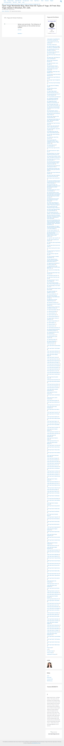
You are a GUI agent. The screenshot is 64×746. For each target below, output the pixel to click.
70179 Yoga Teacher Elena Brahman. (53, 518)
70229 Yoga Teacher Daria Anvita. (53, 631)
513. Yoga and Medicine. (51, 313)
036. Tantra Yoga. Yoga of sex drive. (53, 147)
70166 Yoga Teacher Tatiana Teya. (53, 487)
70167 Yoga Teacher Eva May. (52, 489)
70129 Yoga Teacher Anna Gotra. (53, 404)
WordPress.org (49, 680)
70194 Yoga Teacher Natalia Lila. (52, 556)
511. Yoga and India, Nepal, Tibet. (53, 309)
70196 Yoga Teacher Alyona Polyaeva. (53, 560)
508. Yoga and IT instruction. (52, 302)
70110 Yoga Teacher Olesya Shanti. (53, 364)
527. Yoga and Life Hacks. (51, 339)
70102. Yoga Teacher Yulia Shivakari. (53, 348)
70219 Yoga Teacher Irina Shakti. (53, 612)
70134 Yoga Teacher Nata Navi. (52, 416)
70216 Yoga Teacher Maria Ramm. (53, 606)
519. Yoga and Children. (51, 324)
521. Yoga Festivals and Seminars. (53, 327)
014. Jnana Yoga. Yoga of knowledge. (53, 82)
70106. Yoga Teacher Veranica (52, 357)
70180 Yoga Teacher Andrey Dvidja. (53, 521)
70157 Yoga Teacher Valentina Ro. (53, 466)
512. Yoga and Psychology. (51, 311)
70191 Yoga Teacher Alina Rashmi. (53, 550)
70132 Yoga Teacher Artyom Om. (53, 412)
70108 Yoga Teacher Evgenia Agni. (53, 360)
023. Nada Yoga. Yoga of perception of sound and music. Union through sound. (53, 108)
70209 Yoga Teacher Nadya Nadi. (53, 592)
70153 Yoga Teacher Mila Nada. (52, 459)
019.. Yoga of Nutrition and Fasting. (53, 96)
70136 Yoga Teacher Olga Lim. (52, 421)
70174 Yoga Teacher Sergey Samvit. (53, 505)
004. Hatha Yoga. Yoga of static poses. (53, 54)
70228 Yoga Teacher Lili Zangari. (53, 630)
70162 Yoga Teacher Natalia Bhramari (53, 476)
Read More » (20, 33)
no (47, 649)
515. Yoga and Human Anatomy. (52, 316)
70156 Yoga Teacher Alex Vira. (52, 464)
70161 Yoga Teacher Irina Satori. (52, 474)
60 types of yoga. (11, 0)
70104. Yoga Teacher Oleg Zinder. (53, 352)
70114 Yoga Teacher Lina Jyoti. (52, 370)
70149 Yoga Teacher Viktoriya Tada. (53, 449)
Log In (23, 2)
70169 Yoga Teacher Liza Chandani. (53, 492)
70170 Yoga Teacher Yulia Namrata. (53, 495)
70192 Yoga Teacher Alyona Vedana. (53, 551)
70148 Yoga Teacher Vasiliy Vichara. (53, 446)
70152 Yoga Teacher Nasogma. (52, 458)
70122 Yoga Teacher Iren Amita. (52, 387)
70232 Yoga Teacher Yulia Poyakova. (53, 639)
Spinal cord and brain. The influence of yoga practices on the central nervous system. (29, 25)
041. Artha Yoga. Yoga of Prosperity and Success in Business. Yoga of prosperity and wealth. (53, 162)
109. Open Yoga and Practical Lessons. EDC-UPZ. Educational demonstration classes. (52, 260)
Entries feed (49, 677)
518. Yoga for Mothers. (51, 322)
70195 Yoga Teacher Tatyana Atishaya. (53, 557)
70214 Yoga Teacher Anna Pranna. (53, 603)
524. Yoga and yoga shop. (51, 334)
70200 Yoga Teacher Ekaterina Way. (53, 570)
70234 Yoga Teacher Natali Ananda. (53, 644)
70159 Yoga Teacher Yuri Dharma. (53, 471)
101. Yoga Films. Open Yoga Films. (53, 237)
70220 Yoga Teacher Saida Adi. (52, 614)
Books (42, 0)
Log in (48, 675)
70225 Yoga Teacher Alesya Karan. (53, 625)
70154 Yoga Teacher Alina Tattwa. (53, 461)
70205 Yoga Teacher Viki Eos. (52, 583)
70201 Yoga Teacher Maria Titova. (53, 573)
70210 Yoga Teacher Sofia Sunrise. (53, 594)
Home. (5, 0)
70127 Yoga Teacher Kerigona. (52, 400)
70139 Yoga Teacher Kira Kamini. (53, 427)
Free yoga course (26, 0)
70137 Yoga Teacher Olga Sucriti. (53, 422)
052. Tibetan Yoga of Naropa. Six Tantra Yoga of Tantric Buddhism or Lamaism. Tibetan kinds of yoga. (53, 203)
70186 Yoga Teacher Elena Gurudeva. (53, 537)
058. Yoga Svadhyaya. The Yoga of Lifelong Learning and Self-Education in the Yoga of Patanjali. (53, 227)
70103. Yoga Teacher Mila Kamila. (53, 351)
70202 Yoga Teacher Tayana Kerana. (53, 575)
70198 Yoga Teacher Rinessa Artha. (53, 565)
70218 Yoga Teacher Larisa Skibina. (53, 610)
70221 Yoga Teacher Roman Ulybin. (53, 616)
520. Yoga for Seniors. (51, 325)
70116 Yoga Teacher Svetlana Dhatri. (53, 374)
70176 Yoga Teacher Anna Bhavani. (53, 511)
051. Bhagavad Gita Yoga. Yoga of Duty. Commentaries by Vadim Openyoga (53, 199)
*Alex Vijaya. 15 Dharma (51, 44)
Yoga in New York (18, 0)
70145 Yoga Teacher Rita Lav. (52, 440)
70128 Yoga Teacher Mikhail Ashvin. (53, 402)
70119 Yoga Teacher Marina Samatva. (53, 381)
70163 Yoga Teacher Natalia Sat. (52, 481)
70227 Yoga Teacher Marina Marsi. (53, 628)
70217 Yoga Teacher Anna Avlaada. (53, 608)
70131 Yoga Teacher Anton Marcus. (53, 409)
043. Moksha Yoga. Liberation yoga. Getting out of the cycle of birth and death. (53, 169)
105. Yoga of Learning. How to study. (53, 248)
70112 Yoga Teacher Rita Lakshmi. (53, 367)
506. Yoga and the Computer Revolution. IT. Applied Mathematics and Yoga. (53, 296)
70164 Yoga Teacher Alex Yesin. (52, 483)
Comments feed (50, 679)
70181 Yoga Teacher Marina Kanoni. (53, 524)
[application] (39, 0)
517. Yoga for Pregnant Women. (52, 320)
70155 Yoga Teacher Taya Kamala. (53, 463)
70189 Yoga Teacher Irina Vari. (52, 545)
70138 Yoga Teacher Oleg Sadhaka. (53, 424)
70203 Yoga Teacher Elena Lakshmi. (53, 578)
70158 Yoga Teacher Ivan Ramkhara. (53, 468)
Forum (31, 0)
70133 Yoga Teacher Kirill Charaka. (53, 413)
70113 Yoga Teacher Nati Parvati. (53, 369)
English (19, 2)
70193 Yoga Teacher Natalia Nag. (53, 554)
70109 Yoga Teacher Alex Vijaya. (52, 362)
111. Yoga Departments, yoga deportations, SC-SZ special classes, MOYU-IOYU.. (53, 267)
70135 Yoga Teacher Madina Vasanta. (53, 418)
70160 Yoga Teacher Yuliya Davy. (53, 472)
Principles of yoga (50, 650)
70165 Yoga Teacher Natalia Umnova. (53, 485)
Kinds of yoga (49, 647)
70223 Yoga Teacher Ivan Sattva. (53, 620)
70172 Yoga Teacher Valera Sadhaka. (53, 500)
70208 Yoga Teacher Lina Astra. (52, 590)
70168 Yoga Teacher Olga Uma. (52, 491)
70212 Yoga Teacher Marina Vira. (53, 598)
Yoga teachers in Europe (51, 654)
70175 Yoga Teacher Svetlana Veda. (53, 508)
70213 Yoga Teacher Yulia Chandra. (53, 600)
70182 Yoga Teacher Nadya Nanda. (53, 527)
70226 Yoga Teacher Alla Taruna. (53, 626)
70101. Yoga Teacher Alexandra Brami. (53, 345)
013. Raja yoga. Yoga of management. (53, 79)
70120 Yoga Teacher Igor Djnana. (53, 384)
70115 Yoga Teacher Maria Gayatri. (53, 372)
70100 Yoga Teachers (7, 2)
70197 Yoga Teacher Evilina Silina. (53, 563)
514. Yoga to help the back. (51, 314)
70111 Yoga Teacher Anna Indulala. (53, 365)
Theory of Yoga (49, 652)
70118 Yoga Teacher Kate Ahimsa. (53, 379)
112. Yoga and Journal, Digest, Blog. (53, 269)
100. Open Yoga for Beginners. (52, 230)
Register (51, 0)
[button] (61, 1)
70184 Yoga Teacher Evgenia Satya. (53, 531)
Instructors (47, 0)
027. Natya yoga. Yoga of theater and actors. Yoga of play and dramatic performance (53, 120)
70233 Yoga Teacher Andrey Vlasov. (53, 641)
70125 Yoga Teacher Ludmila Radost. (53, 394)
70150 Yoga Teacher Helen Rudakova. (53, 452)
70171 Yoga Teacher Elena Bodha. (53, 498)
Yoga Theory (36, 0)
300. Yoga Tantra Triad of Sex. (52, 275)
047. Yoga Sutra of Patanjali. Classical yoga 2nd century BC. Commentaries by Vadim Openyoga (53, 181)
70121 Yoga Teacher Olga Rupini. (53, 385)
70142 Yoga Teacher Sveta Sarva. (53, 433)
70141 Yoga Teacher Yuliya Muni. (53, 431)
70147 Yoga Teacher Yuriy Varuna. (53, 445)
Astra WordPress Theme (36, 743)
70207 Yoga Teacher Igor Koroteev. (53, 588)
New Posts (15, 2)
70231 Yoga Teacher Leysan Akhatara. (53, 636)
